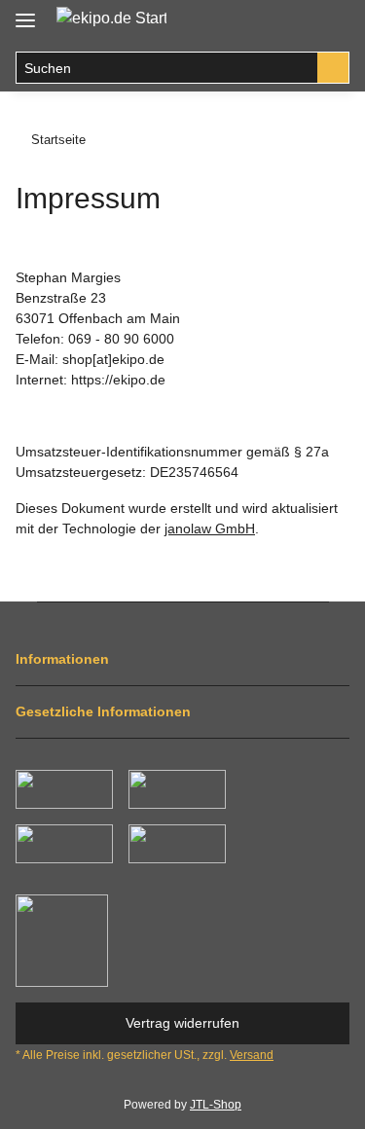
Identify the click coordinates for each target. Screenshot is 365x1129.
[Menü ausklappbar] (25, 12)
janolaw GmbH (209, 528)
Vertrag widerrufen (182, 1023)
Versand (252, 1055)
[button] (292, 21)
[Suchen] (333, 68)
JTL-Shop (215, 1104)
